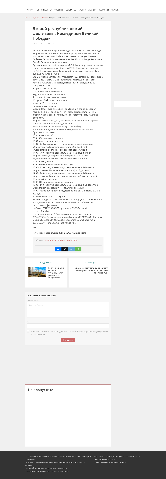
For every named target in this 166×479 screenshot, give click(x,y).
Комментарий (32, 300)
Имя (28, 322)
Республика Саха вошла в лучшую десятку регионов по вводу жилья (56, 273)
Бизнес (82, 10)
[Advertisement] (68, 364)
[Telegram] (71, 249)
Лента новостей (44, 10)
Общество (71, 10)
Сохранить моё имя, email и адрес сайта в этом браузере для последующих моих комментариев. (69, 331)
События (59, 10)
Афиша (49, 240)
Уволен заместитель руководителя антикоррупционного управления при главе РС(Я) (91, 270)
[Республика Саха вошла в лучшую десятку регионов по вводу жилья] (37, 272)
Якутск (115, 10)
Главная (29, 10)
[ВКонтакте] (58, 249)
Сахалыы (104, 10)
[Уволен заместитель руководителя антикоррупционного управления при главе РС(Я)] (83, 279)
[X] (64, 249)
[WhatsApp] (78, 249)
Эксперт (92, 10)
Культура (60, 240)
